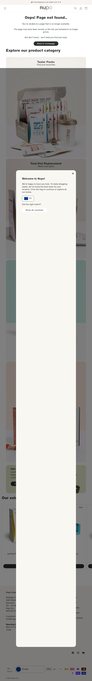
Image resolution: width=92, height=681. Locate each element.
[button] (5, 8)
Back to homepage (46, 44)
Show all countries (34, 210)
